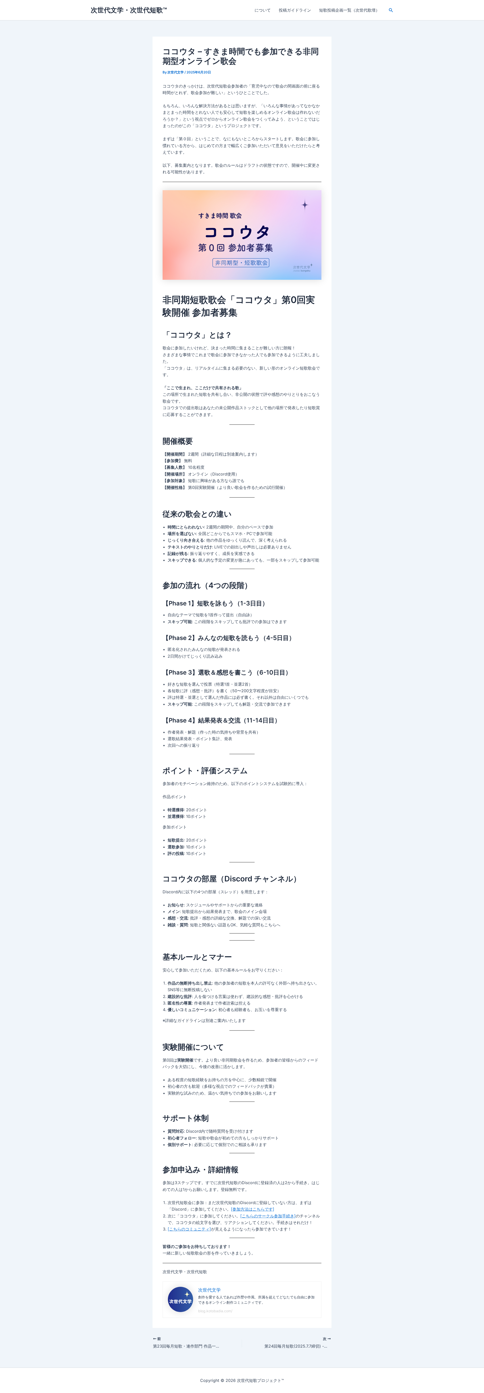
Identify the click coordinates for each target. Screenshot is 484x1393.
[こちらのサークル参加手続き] (268, 1215)
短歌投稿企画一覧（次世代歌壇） (349, 10)
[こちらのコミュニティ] (189, 1229)
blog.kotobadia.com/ (215, 1311)
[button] (391, 10)
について (263, 10)
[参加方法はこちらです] (252, 1209)
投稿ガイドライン (295, 10)
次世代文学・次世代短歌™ (129, 10)
